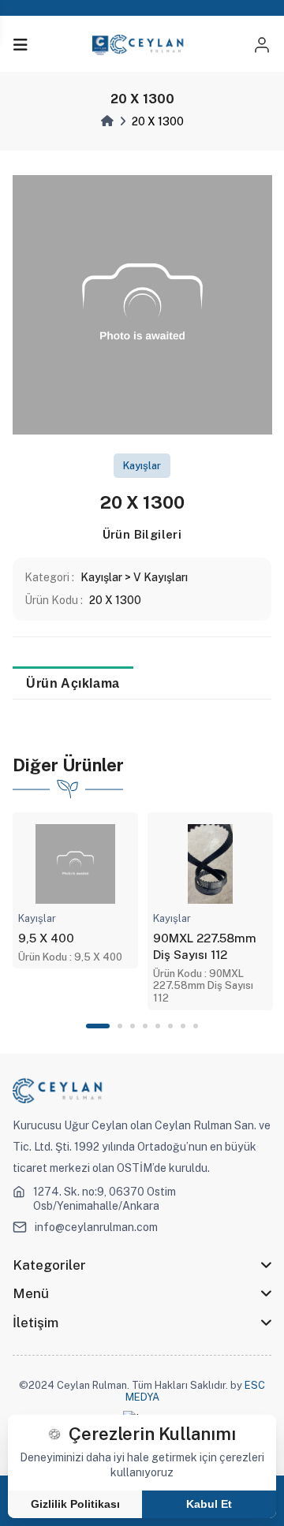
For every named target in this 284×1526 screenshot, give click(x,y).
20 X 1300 (115, 600)
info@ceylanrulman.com (96, 1227)
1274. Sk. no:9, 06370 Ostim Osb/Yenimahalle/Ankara (104, 1198)
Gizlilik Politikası (75, 1504)
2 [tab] (120, 1026)
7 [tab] (183, 1026)
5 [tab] (157, 1026)
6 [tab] (170, 1026)
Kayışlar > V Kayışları (134, 577)
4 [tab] (145, 1026)
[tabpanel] (75, 890)
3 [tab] (132, 1026)
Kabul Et (209, 1504)
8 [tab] (195, 1026)
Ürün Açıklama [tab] (73, 683)
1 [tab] (98, 1026)
